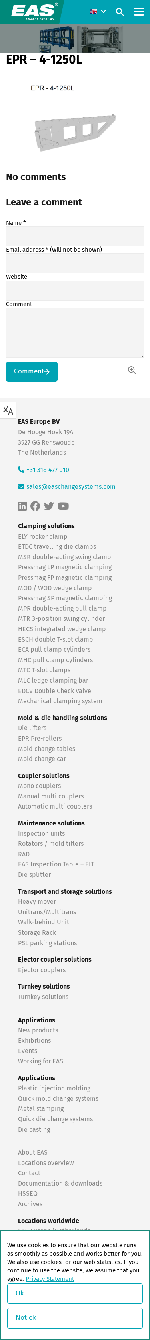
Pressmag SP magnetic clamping (65, 598)
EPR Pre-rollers (40, 738)
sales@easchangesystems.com (71, 487)
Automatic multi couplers (55, 806)
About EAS (33, 1152)
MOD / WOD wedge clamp (55, 588)
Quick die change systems (55, 1119)
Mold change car (42, 759)
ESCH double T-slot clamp (55, 639)
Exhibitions (34, 1041)
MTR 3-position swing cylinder (61, 619)
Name (16, 223)
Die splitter (34, 875)
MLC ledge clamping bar (53, 680)
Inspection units (41, 834)
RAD (24, 854)
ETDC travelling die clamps (57, 547)
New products (39, 1030)
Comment (19, 304)
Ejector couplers (42, 970)
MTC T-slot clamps (44, 670)
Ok (20, 1293)
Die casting (34, 1130)
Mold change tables (46, 749)
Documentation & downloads (60, 1183)
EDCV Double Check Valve (54, 691)
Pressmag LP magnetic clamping (65, 567)
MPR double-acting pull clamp (62, 608)
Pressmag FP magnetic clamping (65, 578)
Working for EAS (40, 1061)
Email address (54, 250)
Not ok (26, 1318)
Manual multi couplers (51, 796)
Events (28, 1051)
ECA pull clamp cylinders (54, 649)
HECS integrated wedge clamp (62, 629)
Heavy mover (38, 902)
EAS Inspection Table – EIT (56, 864)
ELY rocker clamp (43, 537)
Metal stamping (41, 1109)
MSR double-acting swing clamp (64, 557)
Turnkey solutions (43, 997)
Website (16, 277)
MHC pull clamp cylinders (55, 660)
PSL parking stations (47, 943)
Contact (29, 1173)
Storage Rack (37, 933)
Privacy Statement (50, 1279)
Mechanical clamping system (60, 701)
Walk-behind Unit (43, 922)
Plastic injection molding (54, 1088)
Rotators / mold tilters (51, 844)
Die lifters (32, 728)
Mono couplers (39, 786)
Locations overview (46, 1163)
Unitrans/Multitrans (47, 912)
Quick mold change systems (58, 1099)
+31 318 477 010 (47, 470)
